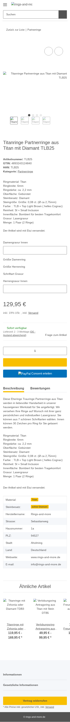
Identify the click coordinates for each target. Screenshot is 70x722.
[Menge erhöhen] (62, 351)
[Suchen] (63, 14)
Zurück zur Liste (15, 29)
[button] (51, 4)
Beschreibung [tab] (13, 388)
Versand (33, 312)
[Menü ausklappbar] (5, 3)
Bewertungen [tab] (40, 388)
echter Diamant (39, 507)
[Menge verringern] (7, 351)
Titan (34, 499)
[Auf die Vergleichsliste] (48, 51)
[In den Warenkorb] (6, 42)
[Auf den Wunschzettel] (58, 51)
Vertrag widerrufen (35, 700)
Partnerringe (25, 171)
